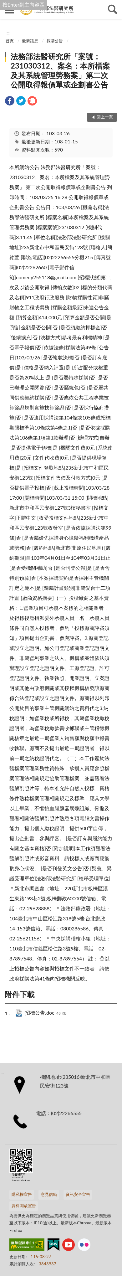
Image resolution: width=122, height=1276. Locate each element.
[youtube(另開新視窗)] (68, 1245)
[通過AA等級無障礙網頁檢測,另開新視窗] (26, 1245)
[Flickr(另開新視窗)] (84, 1245)
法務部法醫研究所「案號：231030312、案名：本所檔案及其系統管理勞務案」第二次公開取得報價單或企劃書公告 (60, 71)
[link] (9, 102)
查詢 (112, 9)
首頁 (10, 41)
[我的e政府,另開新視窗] (53, 1245)
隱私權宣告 (22, 1195)
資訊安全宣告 (78, 1195)
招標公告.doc (46, 1013)
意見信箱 (49, 1195)
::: (8, 33)
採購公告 (55, 41)
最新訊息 (30, 41)
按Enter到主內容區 (23, 5)
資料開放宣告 (24, 1206)
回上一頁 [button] (105, 117)
